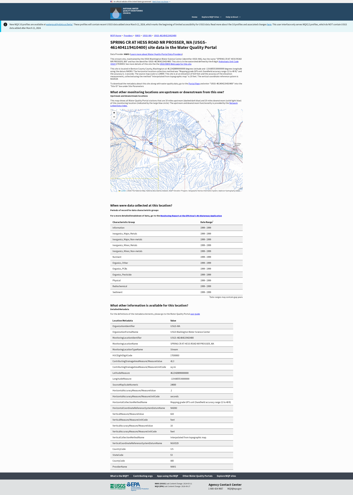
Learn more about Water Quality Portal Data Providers (156, 54)
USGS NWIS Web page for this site (175, 64)
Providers (128, 35)
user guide (195, 313)
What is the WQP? (119, 475)
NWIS (137, 35)
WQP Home (115, 35)
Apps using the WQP (167, 475)
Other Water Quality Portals (197, 475)
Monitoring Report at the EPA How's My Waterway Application (191, 215)
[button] (114, 113)
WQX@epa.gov (234, 488)
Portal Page (194, 83)
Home (194, 17)
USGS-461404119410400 (165, 35)
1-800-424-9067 (215, 488)
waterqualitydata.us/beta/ (59, 24)
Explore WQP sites (226, 475)
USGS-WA (147, 35)
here (269, 24)
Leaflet (123, 190)
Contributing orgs (143, 475)
